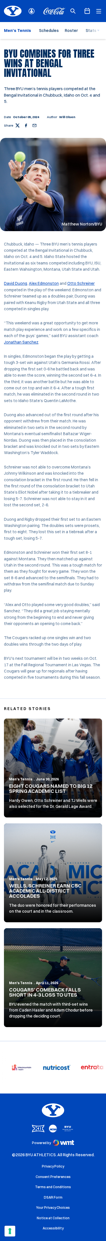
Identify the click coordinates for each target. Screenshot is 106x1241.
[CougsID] (31, 11)
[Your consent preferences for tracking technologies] (10, 1231)
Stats (91, 30)
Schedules (49, 30)
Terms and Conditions (53, 1187)
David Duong (15, 283)
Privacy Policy (53, 1166)
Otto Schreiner (81, 283)
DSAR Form (53, 1197)
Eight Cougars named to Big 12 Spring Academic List (50, 788)
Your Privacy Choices (53, 1207)
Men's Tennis (20, 779)
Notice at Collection (53, 1218)
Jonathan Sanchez (21, 342)
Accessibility (53, 1228)
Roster (71, 30)
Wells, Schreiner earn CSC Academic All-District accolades (45, 890)
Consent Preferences (53, 1177)
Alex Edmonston (44, 283)
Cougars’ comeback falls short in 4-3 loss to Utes (45, 992)
